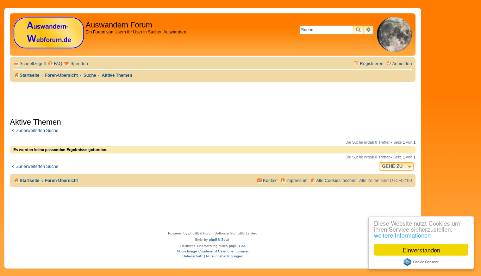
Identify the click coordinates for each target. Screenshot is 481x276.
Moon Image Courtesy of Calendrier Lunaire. (213, 251)
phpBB (194, 233)
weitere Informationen (402, 235)
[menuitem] (55, 64)
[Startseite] (49, 33)
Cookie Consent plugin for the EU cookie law (421, 262)
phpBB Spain (220, 240)
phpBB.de (237, 246)
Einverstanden (421, 249)
